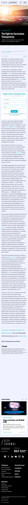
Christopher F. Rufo (5, 30)
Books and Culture (6, 473)
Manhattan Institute (6, 486)
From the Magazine (6, 469)
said (15, 182)
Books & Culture (8, 432)
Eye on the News (5, 467)
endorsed (18, 152)
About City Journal (19, 465)
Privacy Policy (22, 113)
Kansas (7, 127)
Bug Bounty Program (6, 491)
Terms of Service (14, 114)
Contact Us (18, 477)
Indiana (14, 127)
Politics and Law (22, 51)
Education (14, 51)
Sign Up (14, 111)
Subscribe (17, 471)
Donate (5, 346)
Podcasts (3, 471)
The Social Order (5, 52)
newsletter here (22, 336)
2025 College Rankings (7, 477)
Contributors (18, 468)
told (10, 192)
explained (13, 257)
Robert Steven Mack (7, 417)
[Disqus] (14, 375)
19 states (21, 79)
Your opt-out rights (5, 502)
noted (8, 272)
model (9, 73)
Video (2, 475)
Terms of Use (4, 489)
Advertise (3, 484)
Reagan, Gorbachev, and (13, 421)
